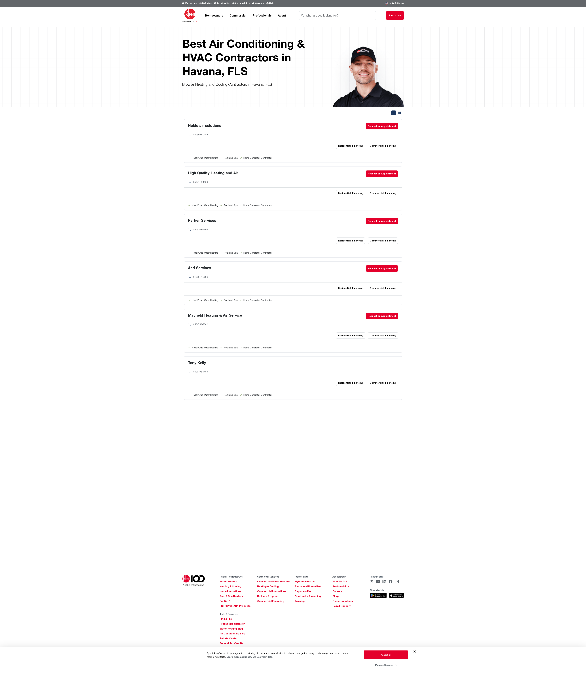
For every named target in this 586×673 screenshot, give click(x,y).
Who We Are (339, 581)
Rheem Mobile (377, 590)
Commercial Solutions (268, 576)
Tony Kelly (197, 362)
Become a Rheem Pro (308, 586)
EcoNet (225, 601)
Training (300, 601)
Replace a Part (303, 591)
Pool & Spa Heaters (231, 596)
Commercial (238, 15)
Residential (350, 145)
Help (271, 3)
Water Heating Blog (231, 628)
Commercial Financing (270, 601)
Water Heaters (228, 581)
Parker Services (202, 220)
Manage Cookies (384, 665)
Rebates (207, 3)
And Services (199, 267)
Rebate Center (229, 638)
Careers (259, 3)
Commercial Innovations (271, 591)
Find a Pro (226, 618)
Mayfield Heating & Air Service (215, 315)
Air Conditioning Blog (232, 633)
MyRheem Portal (305, 581)
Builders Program (267, 596)
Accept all (386, 655)
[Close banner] (414, 652)
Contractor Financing (308, 596)
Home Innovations (230, 591)
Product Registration (232, 623)
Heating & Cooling (230, 586)
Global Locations (342, 601)
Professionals (262, 15)
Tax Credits (223, 3)
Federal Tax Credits (231, 643)
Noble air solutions (204, 125)
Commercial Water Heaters (273, 581)
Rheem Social (376, 576)
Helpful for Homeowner (231, 576)
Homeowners (214, 15)
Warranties (191, 3)
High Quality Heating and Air (213, 173)
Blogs (335, 596)
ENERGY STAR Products (235, 606)
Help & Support (341, 606)
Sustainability (242, 3)
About (282, 15)
